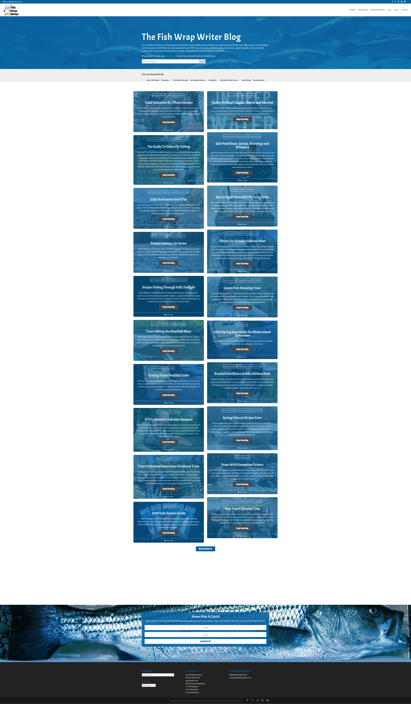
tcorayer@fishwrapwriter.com (240, 678)
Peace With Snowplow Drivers (242, 475)
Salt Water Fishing (244, 95)
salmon (183, 236)
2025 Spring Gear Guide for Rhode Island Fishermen (242, 341)
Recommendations (378, 10)
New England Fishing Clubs (156, 192)
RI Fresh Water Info (193, 678)
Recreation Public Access (228, 80)
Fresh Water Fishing (173, 236)
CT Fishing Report (192, 686)
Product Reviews (258, 80)
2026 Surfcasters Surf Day (168, 209)
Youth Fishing (246, 80)
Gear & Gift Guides (153, 80)
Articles (352, 10)
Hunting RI (212, 80)
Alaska (233, 189)
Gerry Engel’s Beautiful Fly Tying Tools (242, 207)
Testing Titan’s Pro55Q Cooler (168, 385)
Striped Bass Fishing (254, 136)
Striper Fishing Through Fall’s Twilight (168, 297)
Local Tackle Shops (192, 692)
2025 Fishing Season (231, 233)
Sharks (253, 95)
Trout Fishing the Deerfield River (168, 341)
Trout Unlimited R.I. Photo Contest (168, 113)
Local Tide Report (192, 689)
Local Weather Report (194, 675)
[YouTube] (404, 2)
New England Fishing (197, 80)
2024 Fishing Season (228, 410)
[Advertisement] (205, 582)
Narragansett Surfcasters (244, 280)
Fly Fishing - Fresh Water (155, 139)
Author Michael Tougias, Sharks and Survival (242, 111)
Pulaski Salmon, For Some (168, 253)
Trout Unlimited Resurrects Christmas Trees (168, 478)
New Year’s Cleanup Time (242, 519)
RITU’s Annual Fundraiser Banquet (168, 431)
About (396, 10)
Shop (389, 10)
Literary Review (233, 95)
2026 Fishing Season (158, 95)
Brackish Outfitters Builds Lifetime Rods (242, 384)
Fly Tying (239, 189)
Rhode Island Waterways (242, 457)
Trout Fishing (169, 95)
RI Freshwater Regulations (195, 683)
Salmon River (254, 233)
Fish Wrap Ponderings (180, 80)
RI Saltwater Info (192, 681)
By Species (165, 80)
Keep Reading (169, 122)
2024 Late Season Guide (168, 523)
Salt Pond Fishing (242, 136)
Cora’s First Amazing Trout (242, 298)
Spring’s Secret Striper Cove (242, 429)
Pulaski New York (244, 233)
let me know (170, 56)
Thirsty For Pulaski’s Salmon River (242, 252)
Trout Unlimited (179, 95)
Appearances (363, 10)
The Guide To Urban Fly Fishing (168, 161)
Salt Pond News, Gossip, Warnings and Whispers (242, 158)
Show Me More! (205, 548)
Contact (404, 10)
